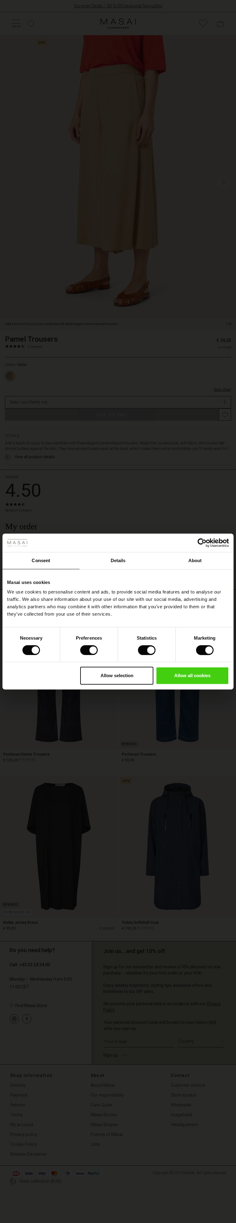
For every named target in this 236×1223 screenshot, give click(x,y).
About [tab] (195, 560)
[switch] (89, 650)
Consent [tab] (41, 560)
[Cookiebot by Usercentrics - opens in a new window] (202, 542)
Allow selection (116, 675)
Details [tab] (118, 560)
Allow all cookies (192, 675)
